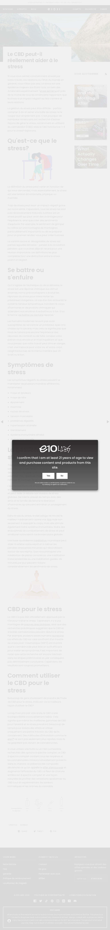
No (62, 475)
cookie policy (63, 484)
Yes (48, 475)
